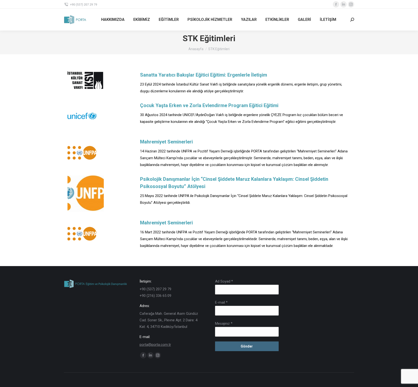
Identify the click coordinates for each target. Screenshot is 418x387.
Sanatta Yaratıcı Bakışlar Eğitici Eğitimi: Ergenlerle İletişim (203, 75)
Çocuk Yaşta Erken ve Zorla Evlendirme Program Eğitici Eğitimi (209, 105)
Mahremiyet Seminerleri (166, 142)
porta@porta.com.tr (155, 344)
